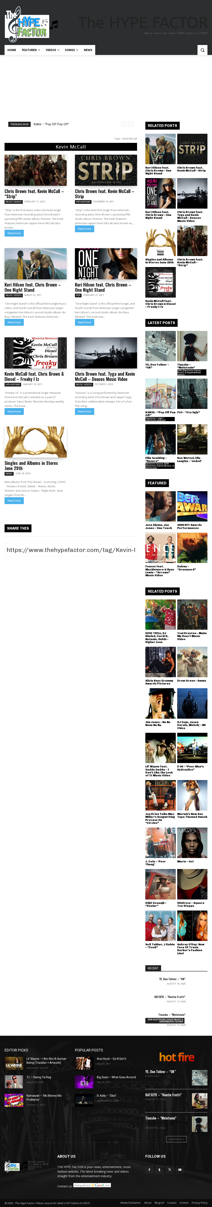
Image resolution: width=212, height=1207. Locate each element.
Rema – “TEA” (47, 124)
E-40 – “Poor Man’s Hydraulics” (190, 768)
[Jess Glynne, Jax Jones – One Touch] (160, 506)
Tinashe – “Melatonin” (186, 366)
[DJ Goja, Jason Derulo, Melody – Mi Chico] (192, 703)
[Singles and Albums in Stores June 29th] (36, 442)
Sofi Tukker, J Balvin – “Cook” (160, 946)
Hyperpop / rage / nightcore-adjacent (155, 419)
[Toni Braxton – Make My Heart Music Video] (192, 614)
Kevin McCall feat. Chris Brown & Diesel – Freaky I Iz (34, 376)
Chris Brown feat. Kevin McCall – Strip (104, 193)
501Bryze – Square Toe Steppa (190, 904)
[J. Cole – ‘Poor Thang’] (160, 843)
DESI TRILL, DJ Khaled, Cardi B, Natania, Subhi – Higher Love (156, 638)
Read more (14, 233)
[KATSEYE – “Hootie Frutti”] (198, 1001)
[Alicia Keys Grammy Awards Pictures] (160, 662)
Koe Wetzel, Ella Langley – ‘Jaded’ (189, 459)
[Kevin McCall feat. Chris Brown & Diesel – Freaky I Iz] (36, 352)
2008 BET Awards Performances (189, 526)
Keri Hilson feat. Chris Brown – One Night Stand (33, 287)
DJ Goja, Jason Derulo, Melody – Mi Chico (191, 725)
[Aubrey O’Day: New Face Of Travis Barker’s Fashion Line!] (192, 925)
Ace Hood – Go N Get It (111, 1058)
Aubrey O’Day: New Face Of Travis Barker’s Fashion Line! (190, 949)
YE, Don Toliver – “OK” (157, 366)
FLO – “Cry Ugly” (188, 412)
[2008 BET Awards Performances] (192, 506)
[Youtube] (180, 1170)
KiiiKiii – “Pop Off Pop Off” (160, 414)
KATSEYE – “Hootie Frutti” (170, 996)
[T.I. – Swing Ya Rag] (14, 1081)
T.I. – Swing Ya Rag (38, 1077)
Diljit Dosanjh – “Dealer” (155, 904)
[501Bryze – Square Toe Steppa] (192, 884)
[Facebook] (149, 1170)
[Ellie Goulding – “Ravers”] (160, 439)
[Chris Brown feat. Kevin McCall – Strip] (106, 170)
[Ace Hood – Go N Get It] (84, 1063)
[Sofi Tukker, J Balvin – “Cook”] (160, 925)
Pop (78, 295)
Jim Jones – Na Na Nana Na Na (157, 724)
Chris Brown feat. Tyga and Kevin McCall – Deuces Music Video (105, 376)
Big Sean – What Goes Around (116, 1077)
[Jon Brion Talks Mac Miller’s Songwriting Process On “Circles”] (160, 795)
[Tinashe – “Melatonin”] (192, 346)
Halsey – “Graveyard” (186, 568)
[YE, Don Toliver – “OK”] (160, 346)
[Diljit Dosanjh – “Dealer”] (160, 884)
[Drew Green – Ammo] (192, 662)
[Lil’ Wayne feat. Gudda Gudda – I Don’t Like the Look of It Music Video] (160, 748)
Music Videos (14, 202)
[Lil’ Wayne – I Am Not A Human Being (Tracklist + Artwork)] (14, 1063)
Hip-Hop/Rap (83, 202)
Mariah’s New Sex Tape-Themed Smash (192, 815)
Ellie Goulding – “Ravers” (156, 459)
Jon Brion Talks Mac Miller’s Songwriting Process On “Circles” (160, 818)
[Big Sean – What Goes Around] (84, 1081)
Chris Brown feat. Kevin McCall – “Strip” (34, 193)
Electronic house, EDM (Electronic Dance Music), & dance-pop (159, 466)
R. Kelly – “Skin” (107, 1095)
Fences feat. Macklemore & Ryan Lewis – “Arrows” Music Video (159, 571)
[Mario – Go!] (192, 843)
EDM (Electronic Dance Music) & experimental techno (189, 372)
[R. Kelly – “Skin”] (84, 1100)
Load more (175, 1139)
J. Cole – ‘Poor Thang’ (155, 863)
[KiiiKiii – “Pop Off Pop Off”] (160, 394)
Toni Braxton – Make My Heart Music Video (192, 636)
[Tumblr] (159, 1170)
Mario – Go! (185, 861)
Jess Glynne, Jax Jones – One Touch (158, 526)
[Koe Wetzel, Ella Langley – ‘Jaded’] (192, 439)
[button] (202, 50)
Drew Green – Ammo (191, 680)
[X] (170, 1170)
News (9, 473)
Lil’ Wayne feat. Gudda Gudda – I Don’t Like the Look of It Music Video (159, 771)
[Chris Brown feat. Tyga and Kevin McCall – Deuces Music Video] (106, 352)
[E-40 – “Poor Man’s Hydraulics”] (192, 748)
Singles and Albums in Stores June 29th (31, 465)
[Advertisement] (106, 86)
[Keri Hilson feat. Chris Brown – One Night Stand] (36, 263)
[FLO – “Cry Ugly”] (192, 394)
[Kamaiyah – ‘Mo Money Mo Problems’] (14, 1100)
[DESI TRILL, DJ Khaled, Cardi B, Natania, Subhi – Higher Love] (160, 614)
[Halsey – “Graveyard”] (192, 548)
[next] (130, 124)
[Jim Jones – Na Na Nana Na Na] (160, 703)
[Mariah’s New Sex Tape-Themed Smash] (192, 795)
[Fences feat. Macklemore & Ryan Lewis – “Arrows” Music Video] (160, 548)
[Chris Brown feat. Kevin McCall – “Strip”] (36, 170)
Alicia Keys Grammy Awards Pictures (159, 682)
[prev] (124, 124)
